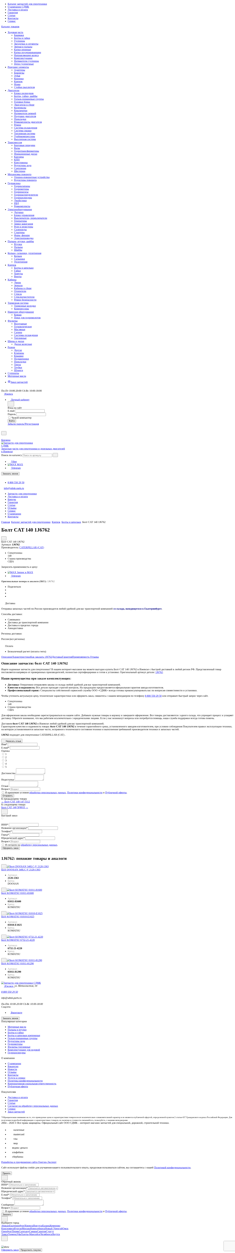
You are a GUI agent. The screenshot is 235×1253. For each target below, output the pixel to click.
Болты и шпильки (71, 522)
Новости (12, 1069)
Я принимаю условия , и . (66, 792)
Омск (65, 1228)
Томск (4, 1234)
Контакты (13, 18)
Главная (5, 522)
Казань (46, 1225)
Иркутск (37, 1225)
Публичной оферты (116, 792)
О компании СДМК (18, 6)
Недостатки (7, 779)
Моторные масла (17, 1026)
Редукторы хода (16, 1041)
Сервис (12, 21)
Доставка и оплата (18, 9)
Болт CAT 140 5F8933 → (14, 807)
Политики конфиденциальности (84, 792)
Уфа (19, 1234)
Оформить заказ (10, 1250)
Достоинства (8, 773)
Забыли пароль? (16, 424)
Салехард (24, 1231)
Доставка (57, 657)
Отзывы (94, 657)
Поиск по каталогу (11, 455)
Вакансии (13, 1066)
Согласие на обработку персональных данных (33, 1106)
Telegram (16, 468)
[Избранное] (2, 429)
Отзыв (4, 786)
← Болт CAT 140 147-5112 (15, 801)
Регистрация (32, 424)
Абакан (5, 1225)
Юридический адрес (13, 838)
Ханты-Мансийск (30, 1234)
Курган (18, 1228)
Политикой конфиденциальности (172, 1167)
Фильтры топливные (19, 1047)
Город (5, 834)
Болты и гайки (16, 1032)
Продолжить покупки (31, 1250)
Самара (33, 1231)
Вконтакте (16, 1012)
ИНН (4, 824)
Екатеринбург (16, 1225)
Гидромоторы (15, 1044)
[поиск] (55, 455)
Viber (14, 461)
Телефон (6, 831)
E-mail (11, 410)
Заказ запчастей (16, 1111)
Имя (4, 744)
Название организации (14, 828)
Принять (7, 1173)
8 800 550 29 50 (16, 482)
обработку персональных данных (39, 845)
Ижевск (28, 1225)
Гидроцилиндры (17, 1052)
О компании (14, 1063)
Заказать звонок (10, 474)
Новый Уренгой (54, 1228)
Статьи (11, 15)
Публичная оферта (18, 1086)
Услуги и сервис (16, 1078)
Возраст (5, 789)
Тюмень (12, 1234)
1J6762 (159, 672)
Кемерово (55, 1225)
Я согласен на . (31, 845)
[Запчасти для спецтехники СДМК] (20, 445)
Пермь (15, 1231)
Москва (26, 1228)
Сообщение (7, 1204)
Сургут (50, 1231)
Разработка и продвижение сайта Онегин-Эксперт (28, 1162)
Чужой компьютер (21, 417)
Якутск (56, 1234)
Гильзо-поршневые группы (22, 1038)
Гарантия (13, 12)
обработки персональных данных (47, 792)
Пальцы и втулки (17, 1029)
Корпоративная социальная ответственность (32, 1083)
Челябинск (46, 1234)
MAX (19, 464)
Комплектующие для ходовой (24, 1049)
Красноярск (7, 1228)
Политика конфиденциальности (25, 1080)
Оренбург (6, 1231)
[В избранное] (3, 866)
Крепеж (56, 522)
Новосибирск (37, 1228)
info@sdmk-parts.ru (14, 488)
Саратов (41, 1231)
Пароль (12, 414)
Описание (6, 657)
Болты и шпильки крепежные (24, 1035)
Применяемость (81, 657)
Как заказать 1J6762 (41, 657)
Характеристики (21, 657)
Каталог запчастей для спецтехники (27, 4)
